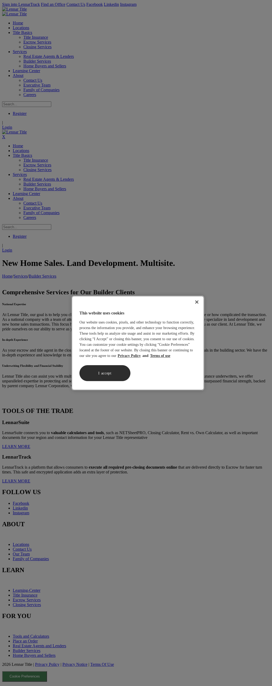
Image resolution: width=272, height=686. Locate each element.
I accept (105, 373)
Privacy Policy (129, 356)
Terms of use (160, 356)
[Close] (197, 302)
